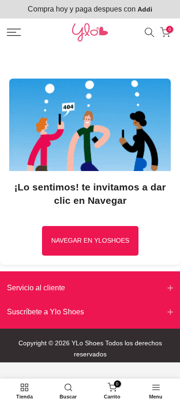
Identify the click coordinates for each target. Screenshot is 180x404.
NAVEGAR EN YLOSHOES (90, 240)
